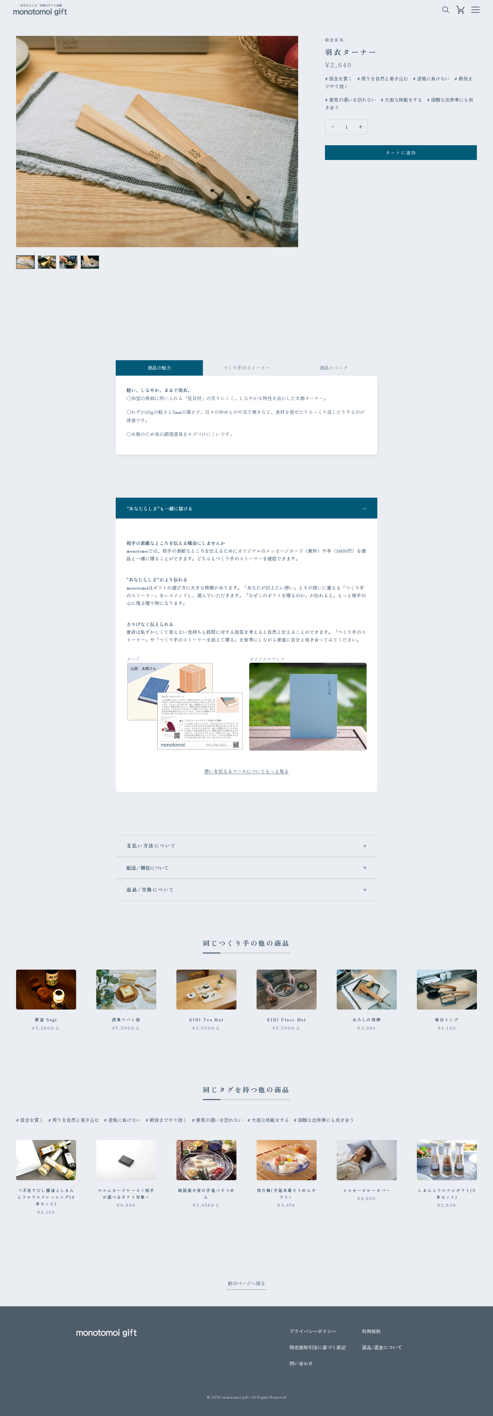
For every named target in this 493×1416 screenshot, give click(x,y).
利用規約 (371, 1331)
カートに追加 (401, 152)
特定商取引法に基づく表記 (317, 1347)
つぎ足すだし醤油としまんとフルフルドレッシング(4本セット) (46, 1197)
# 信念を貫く (338, 78)
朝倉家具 (334, 40)
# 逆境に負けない (431, 78)
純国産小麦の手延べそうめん (206, 1193)
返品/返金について (382, 1347)
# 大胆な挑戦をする (401, 99)
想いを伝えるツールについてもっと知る (246, 771)
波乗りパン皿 (126, 1019)
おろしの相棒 (366, 1019)
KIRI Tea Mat (206, 1019)
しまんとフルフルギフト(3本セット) (447, 1193)
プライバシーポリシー (312, 1331)
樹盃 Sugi (46, 1019)
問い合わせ (301, 1363)
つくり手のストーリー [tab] (246, 367)
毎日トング (447, 1019)
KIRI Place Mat (286, 1019)
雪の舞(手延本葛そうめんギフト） (286, 1193)
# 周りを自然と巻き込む (382, 78)
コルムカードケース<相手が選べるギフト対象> (126, 1193)
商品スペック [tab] (334, 367)
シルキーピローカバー (367, 1190)
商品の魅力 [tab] (159, 367)
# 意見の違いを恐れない (350, 99)
